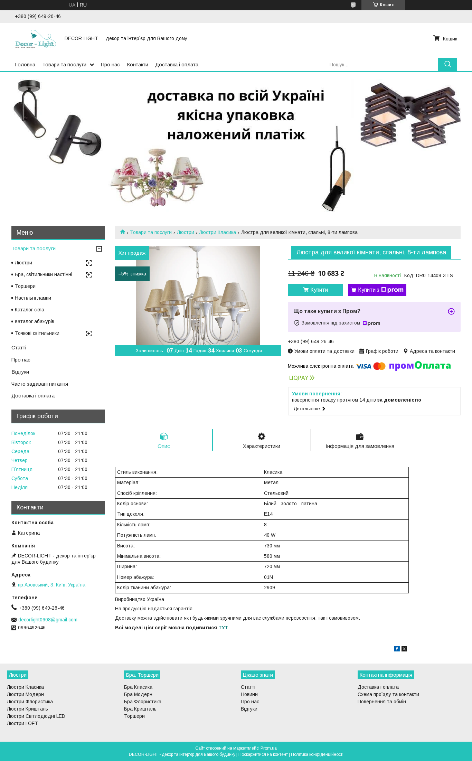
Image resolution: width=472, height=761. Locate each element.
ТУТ (223, 627)
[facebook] (397, 649)
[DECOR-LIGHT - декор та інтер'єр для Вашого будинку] (35, 38)
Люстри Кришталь (27, 709)
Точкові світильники (37, 333)
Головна (25, 64)
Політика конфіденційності (317, 754)
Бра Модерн (138, 694)
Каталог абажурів (34, 321)
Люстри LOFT (22, 723)
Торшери (25, 286)
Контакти (137, 64)
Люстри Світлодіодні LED (36, 716)
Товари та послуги (64, 64)
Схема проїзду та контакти (388, 694)
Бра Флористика (142, 701)
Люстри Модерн (25, 694)
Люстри (185, 232)
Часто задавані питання (39, 384)
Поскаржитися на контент (263, 754)
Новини (249, 694)
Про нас (110, 64)
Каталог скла (29, 309)
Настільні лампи (33, 298)
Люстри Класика (217, 232)
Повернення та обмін (382, 701)
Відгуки (20, 372)
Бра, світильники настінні (43, 274)
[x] (404, 649)
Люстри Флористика (30, 701)
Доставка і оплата (176, 64)
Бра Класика (138, 687)
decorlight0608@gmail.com (47, 619)
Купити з (368, 290)
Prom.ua (269, 748)
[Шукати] (447, 64)
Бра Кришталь (140, 709)
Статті (18, 347)
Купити (319, 290)
